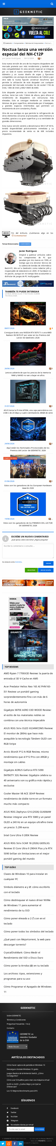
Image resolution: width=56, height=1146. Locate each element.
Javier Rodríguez (13, 58)
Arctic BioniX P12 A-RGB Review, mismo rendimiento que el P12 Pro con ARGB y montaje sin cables (26, 757)
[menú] (4, 3)
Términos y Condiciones (16, 1020)
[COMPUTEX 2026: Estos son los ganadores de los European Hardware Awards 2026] (28, 455)
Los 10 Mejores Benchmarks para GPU (22, 1091)
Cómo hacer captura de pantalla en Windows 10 (26, 1065)
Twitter (13, 1112)
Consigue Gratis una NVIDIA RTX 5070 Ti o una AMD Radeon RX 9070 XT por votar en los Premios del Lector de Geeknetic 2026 (28, 335)
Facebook (14, 1108)
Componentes (19, 43)
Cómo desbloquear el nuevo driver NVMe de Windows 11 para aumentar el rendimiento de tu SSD (27, 905)
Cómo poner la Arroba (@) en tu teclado (26, 965)
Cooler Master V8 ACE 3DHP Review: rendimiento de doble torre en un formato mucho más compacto (28, 798)
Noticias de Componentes (34, 43)
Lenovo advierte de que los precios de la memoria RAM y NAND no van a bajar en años (28, 373)
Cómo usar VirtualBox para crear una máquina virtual (28, 1080)
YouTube (14, 1116)
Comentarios (20, 235)
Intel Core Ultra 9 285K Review (21, 835)
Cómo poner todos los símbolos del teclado (29, 931)
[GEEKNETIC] (28, 11)
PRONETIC (41, 1141)
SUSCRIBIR (39, 1129)
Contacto (10, 1028)
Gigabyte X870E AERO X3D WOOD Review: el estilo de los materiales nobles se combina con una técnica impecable (27, 715)
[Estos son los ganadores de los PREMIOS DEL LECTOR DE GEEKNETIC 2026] (28, 493)
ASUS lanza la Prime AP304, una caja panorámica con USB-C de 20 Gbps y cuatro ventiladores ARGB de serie (28, 411)
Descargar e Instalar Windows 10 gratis (22, 1069)
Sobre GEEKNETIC (14, 1015)
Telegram (14, 1120)
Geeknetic (8, 43)
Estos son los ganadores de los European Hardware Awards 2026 (28, 486)
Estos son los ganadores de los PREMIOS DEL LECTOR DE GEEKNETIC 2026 (28, 524)
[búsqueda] (52, 3)
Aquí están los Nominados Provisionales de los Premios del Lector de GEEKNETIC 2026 (28, 449)
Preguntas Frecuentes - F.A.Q (18, 1024)
